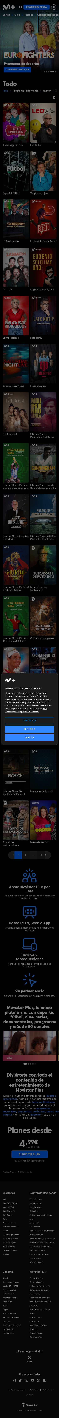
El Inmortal (34, 1223)
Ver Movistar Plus (37, 1278)
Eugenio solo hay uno (42, 289)
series (50, 1111)
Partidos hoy (8, 1329)
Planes (32, 1313)
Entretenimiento (10, 1250)
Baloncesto (7, 1302)
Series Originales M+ (11, 1235)
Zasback (7, 289)
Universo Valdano (10, 1298)
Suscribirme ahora (36, 7)
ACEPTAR (29, 737)
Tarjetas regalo (36, 1333)
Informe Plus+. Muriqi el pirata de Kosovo (16, 589)
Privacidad (46, 1390)
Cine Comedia (9, 1211)
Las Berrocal (10, 434)
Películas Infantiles (10, 1227)
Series (6, 14)
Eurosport (7, 1321)
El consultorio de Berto (43, 241)
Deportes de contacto (12, 1317)
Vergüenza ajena (39, 193)
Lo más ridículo (11, 337)
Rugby (5, 1309)
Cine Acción (8, 1215)
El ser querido (36, 1199)
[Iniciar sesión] (53, 7)
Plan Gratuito (35, 1317)
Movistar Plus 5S (36, 1262)
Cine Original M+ (10, 1203)
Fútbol (29, 14)
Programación (9, 1333)
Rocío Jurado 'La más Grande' (42, 1239)
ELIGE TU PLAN (29, 1154)
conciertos (25, 1111)
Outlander (34, 1211)
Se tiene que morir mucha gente (41, 1217)
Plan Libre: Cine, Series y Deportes (40, 1304)
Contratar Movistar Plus (40, 1298)
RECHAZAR (29, 729)
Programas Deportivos (39, 1254)
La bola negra (35, 1203)
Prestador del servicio (16, 1390)
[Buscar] (20, 7)
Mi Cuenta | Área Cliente (40, 1286)
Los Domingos (35, 1207)
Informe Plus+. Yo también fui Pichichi (14, 793)
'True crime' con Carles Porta (42, 1242)
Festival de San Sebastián (40, 1246)
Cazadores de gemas (42, 638)
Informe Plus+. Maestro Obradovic (15, 538)
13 (41, 855)
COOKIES (29, 1394)
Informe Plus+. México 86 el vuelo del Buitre (15, 640)
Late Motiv (36, 337)
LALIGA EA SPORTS (10, 1286)
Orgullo (6, 1254)
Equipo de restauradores (11, 844)
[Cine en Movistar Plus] (29, 1046)
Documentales (9, 1246)
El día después (38, 386)
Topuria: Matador (10, 1313)
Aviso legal (34, 1390)
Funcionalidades (36, 1282)
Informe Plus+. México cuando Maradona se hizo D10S (15, 486)
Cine (17, 14)
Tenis (5, 1306)
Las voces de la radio (42, 791)
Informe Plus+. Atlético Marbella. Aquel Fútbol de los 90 (43, 538)
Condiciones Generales (39, 1290)
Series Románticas (10, 1239)
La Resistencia (11, 241)
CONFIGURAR (29, 720)
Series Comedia (9, 1242)
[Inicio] (9, 7)
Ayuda (29, 1362)
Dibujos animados (37, 1250)
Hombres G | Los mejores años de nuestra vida (42, 1233)
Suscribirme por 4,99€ (17, 69)
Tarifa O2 (33, 1329)
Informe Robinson (43, 1102)
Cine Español (8, 1207)
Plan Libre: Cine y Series (40, 1309)
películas (39, 1111)
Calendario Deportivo (12, 1325)
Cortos (5, 1219)
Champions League (11, 1282)
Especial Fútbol (11, 193)
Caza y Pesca (35, 1258)
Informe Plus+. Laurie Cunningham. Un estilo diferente (42, 486)
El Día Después (9, 1294)
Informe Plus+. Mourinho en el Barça (42, 435)
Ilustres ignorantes (13, 145)
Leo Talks (35, 145)
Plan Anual (34, 1321)
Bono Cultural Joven (38, 1325)
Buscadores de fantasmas (38, 589)
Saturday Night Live (13, 386)
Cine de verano (9, 1223)
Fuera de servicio (39, 842)
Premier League (9, 1290)
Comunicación (36, 1337)
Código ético (35, 1294)
